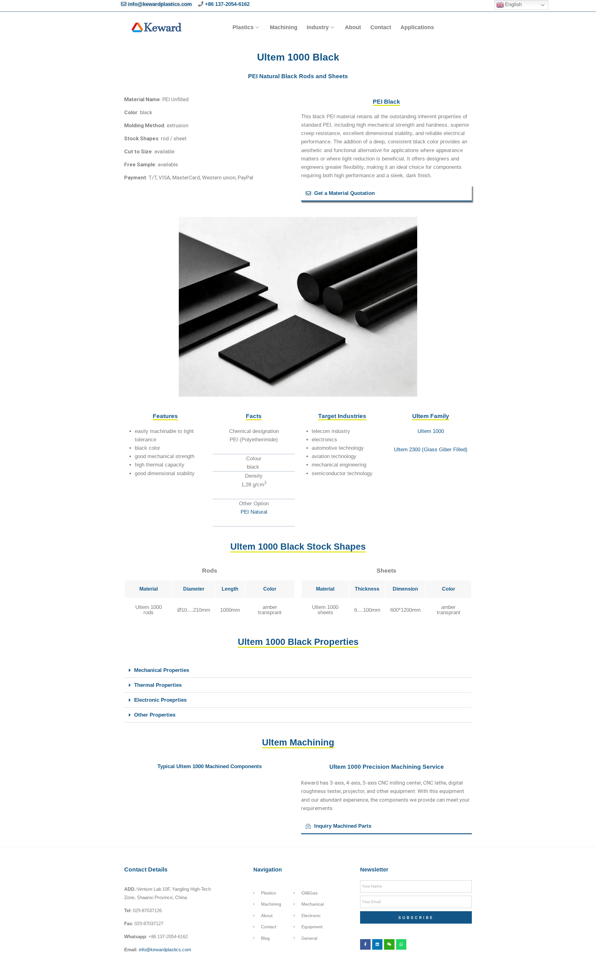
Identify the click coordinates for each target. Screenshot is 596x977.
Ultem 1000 (431, 431)
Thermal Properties (158, 685)
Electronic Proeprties (160, 700)
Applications (417, 27)
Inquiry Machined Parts (342, 826)
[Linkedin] (377, 944)
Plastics (243, 27)
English (513, 4)
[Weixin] (389, 944)
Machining (283, 27)
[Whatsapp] (401, 944)
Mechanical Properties (161, 670)
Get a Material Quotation (344, 193)
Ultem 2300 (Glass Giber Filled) (430, 449)
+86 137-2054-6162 (226, 4)
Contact (380, 27)
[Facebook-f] (365, 944)
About (353, 27)
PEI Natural (254, 512)
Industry (318, 27)
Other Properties (154, 715)
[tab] (386, 193)
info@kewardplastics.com (159, 4)
